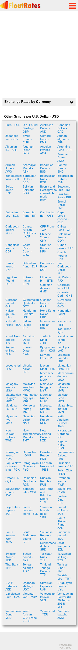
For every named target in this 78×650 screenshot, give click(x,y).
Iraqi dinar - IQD (65, 330)
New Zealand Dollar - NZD (45, 435)
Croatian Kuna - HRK (45, 248)
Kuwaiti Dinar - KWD (27, 350)
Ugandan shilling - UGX (29, 586)
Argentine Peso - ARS (64, 148)
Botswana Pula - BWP (64, 188)
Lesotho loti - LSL (13, 367)
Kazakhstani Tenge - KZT (65, 340)
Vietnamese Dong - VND (13, 614)
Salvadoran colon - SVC (12, 492)
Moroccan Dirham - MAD (46, 409)
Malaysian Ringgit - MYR (46, 387)
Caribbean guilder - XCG (12, 230)
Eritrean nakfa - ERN (28, 281)
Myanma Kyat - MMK (11, 420)
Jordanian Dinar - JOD (46, 340)
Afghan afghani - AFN (63, 139)
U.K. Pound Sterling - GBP (30, 128)
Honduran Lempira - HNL (29, 314)
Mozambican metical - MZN (65, 409)
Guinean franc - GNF (45, 303)
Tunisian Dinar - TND (62, 568)
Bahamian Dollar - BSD (46, 168)
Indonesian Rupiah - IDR (47, 325)
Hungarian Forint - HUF (64, 314)
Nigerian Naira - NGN (62, 445)
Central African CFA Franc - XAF (30, 231)
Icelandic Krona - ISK (13, 323)
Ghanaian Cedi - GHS (64, 294)
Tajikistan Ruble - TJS (46, 557)
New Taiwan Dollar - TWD (10, 435)
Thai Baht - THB (12, 566)
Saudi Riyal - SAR (64, 490)
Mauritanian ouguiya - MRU (30, 398)
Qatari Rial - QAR (12, 479)
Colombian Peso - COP (64, 237)
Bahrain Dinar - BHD (62, 168)
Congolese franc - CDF (12, 248)
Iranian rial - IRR (64, 323)
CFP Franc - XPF (47, 228)
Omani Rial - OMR (30, 453)
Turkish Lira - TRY (64, 577)
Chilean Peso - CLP (64, 228)
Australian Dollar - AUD (46, 128)
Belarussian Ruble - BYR (48, 179)
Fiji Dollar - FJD (64, 279)
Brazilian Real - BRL (64, 195)
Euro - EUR (12, 125)
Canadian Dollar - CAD (63, 128)
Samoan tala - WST (30, 490)
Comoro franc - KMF (45, 139)
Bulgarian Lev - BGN (12, 214)
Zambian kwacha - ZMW (63, 614)
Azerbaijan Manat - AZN (30, 168)
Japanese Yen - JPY (11, 137)
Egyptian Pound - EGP (11, 281)
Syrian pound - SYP (28, 557)
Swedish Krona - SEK (10, 557)
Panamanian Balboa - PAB (65, 455)
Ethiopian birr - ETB (46, 279)
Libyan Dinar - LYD (47, 367)
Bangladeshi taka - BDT (13, 177)
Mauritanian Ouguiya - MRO (13, 398)
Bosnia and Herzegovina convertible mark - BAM (48, 193)
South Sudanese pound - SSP (29, 537)
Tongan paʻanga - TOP (29, 568)
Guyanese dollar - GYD (64, 303)
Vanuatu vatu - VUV (30, 595)
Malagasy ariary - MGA (11, 387)
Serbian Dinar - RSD (62, 500)
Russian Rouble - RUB (45, 481)
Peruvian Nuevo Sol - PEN (47, 466)
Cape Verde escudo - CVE (63, 217)
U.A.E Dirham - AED (11, 586)
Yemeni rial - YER (47, 612)
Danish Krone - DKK (10, 266)
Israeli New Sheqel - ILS (12, 340)
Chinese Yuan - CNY (45, 237)
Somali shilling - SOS (62, 510)
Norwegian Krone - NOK (12, 455)
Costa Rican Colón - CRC (27, 249)
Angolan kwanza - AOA (46, 150)
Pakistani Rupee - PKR (46, 455)
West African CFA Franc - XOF (30, 616)
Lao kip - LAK (63, 349)
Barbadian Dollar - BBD (29, 179)
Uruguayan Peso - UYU (64, 586)
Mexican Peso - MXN (62, 398)
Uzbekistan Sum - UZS (12, 595)
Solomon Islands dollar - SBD (46, 512)
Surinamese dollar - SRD (48, 546)
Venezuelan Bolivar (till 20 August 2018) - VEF (65, 600)
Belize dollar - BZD (10, 190)
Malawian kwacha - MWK (29, 387)
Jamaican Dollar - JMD (29, 340)
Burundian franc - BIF (30, 214)
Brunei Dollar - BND (62, 205)
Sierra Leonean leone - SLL (30, 510)
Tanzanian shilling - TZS (64, 557)
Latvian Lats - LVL (46, 356)
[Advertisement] (39, 54)
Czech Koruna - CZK (63, 256)
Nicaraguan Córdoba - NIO (65, 434)
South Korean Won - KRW (10, 537)
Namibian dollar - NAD (29, 420)
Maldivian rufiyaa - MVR (63, 387)
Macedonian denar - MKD (65, 376)
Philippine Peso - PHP (65, 464)
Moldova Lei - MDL (11, 407)
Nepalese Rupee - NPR (46, 420)
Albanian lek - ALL (11, 148)
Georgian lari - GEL (63, 286)
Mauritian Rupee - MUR (46, 398)
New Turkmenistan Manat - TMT (31, 435)
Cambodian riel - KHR (47, 214)
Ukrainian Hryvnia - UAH (46, 586)
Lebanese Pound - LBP (64, 358)
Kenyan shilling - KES (10, 350)
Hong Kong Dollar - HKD (47, 314)
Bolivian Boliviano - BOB (29, 190)
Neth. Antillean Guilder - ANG (63, 421)
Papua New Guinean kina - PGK (13, 466)
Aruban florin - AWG (10, 168)
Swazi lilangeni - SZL (63, 546)
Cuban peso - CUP (65, 246)
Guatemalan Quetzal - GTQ (31, 303)
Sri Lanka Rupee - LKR (46, 535)
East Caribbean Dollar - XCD (64, 268)
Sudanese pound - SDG (64, 535)
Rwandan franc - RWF (63, 481)
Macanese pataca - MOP (47, 376)
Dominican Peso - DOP (47, 266)
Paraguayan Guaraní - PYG (31, 466)
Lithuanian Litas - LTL (64, 367)
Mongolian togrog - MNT (29, 409)
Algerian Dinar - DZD (28, 150)
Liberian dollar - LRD (28, 369)
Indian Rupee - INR (28, 325)
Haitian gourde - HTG (11, 314)
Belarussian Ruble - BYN (65, 179)
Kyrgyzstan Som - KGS (47, 349)
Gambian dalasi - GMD (46, 288)
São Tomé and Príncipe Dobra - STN (46, 495)
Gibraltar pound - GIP (11, 303)
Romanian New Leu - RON (29, 481)
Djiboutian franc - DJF (30, 264)
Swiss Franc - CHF (27, 139)
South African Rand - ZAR (62, 522)
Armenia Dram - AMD (62, 157)
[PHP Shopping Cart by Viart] (67, 648)
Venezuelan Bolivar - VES (48, 597)
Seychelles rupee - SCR (12, 510)
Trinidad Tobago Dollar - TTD (45, 569)
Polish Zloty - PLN (65, 472)
